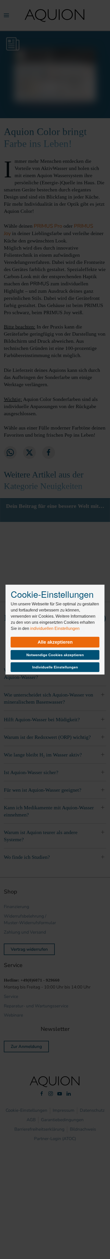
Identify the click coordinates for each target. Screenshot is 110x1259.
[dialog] (55, 629)
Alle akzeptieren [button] (55, 642)
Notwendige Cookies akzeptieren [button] (55, 655)
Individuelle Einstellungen (55, 667)
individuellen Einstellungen (55, 628)
